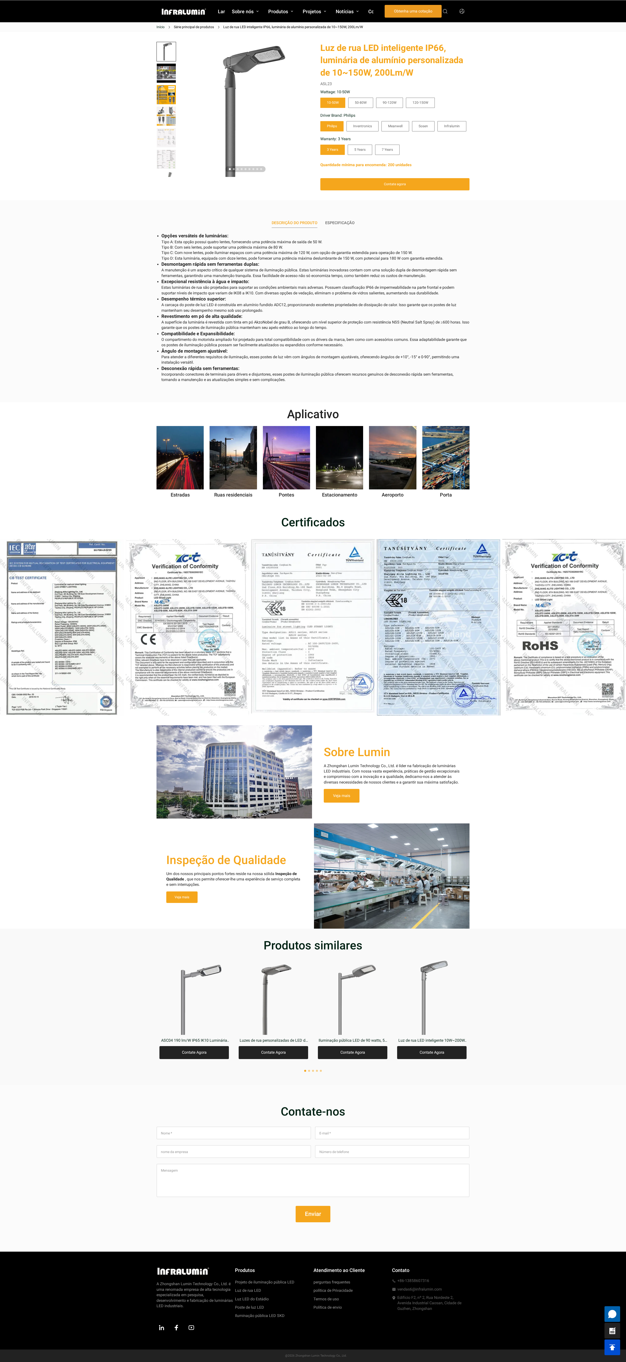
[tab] (230, 169)
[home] (184, 11)
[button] (166, 73)
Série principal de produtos (194, 27)
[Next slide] (166, 168)
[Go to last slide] (166, 50)
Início (160, 27)
